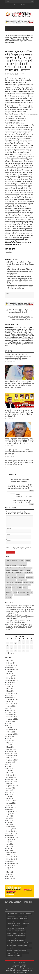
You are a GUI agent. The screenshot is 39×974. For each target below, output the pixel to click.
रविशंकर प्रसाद (17, 594)
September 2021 (12, 719)
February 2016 (11, 852)
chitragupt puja (18, 567)
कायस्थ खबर (14, 73)
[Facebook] (19, 4)
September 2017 (12, 811)
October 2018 (11, 783)
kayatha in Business (28, 582)
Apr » (12, 653)
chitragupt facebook (10, 562)
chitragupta (27, 560)
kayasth (21, 570)
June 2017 (10, 818)
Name (8, 528)
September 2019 (12, 760)
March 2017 (10, 824)
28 (15, 651)
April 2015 (9, 874)
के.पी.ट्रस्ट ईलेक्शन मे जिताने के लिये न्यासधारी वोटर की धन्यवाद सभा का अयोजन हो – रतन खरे (19, 452)
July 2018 (9, 790)
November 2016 (11, 833)
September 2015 (12, 863)
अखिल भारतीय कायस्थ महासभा (11, 584)
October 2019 (11, 758)
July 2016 (9, 842)
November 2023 (11, 695)
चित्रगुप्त (15, 592)
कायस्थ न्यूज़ (8, 589)
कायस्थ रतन (14, 589)
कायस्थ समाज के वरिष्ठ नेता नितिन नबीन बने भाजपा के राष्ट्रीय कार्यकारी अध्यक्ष (18, 621)
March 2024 (10, 691)
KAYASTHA (27, 570)
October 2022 (11, 706)
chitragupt (21, 560)
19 (7, 648)
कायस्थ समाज (27, 589)
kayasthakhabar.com (11, 575)
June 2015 (10, 870)
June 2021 (10, 723)
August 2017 (10, 814)
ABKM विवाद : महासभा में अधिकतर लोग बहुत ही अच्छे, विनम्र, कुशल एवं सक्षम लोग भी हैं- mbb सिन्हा (20, 264)
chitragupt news (22, 565)
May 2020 (9, 743)
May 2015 (9, 872)
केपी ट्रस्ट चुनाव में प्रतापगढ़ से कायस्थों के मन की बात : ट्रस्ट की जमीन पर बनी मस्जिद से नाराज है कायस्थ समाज (19, 463)
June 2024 (10, 686)
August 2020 (10, 736)
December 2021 (11, 715)
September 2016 (12, 837)
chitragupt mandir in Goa (11, 565)
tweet (7, 293)
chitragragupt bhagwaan (11, 560)
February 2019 (11, 775)
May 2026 (9, 661)
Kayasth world (18, 582)
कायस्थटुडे (25, 587)
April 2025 (9, 671)
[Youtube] (24, 4)
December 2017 (11, 805)
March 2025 (10, 674)
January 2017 (11, 829)
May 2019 (9, 768)
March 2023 (10, 702)
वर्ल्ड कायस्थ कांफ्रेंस (26, 594)
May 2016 (9, 846)
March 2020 (10, 747)
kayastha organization (11, 577)
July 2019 (9, 764)
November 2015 (11, 859)
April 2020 (9, 745)
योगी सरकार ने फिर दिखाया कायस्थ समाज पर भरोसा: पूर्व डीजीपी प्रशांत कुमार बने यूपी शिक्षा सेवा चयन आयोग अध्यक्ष (20, 616)
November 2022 (11, 704)
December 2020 (11, 730)
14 (15, 646)
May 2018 (9, 794)
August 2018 (10, 788)
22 (19, 648)
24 (27, 648)
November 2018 (11, 781)
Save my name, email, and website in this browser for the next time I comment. (19, 548)
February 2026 (11, 663)
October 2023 (11, 697)
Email (8, 534)
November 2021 (11, 717)
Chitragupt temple (28, 567)
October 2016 (11, 835)
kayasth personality (21, 580)
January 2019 (11, 777)
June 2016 (10, 844)
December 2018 (11, 779)
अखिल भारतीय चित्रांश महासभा (24, 584)
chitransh (8, 570)
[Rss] (15, 4)
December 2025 (11, 665)
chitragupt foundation (22, 562)
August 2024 (10, 682)
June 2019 (10, 766)
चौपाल (15, 36)
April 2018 (9, 796)
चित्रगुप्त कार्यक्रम (21, 592)
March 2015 (10, 876)
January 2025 (11, 676)
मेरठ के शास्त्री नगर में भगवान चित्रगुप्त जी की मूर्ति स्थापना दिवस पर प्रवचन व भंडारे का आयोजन (20, 606)
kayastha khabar (28, 572)
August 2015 (10, 865)
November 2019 (11, 755)
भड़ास (23, 73)
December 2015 (11, 857)
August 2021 (10, 721)
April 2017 (9, 822)
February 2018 (11, 801)
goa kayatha (15, 570)
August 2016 (10, 839)
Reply (31, 490)
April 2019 (9, 771)
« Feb (7, 653)
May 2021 (9, 725)
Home (9, 36)
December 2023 (11, 693)
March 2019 (10, 773)
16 (23, 646)
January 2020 (11, 751)
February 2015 (11, 878)
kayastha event (9, 572)
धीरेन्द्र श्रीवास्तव (9, 594)
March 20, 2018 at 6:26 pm (19, 481)
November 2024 (11, 678)
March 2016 (10, 850)
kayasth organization (11, 580)
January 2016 (11, 855)
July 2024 (9, 684)
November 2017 (11, 807)
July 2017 (9, 816)
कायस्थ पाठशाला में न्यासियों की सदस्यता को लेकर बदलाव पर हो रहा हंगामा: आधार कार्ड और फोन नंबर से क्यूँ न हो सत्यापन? (19, 357)
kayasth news (29, 577)
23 (23, 648)
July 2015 (9, 868)
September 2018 (12, 786)
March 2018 (10, 799)
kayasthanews (21, 575)
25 (31, 648)
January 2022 (11, 712)
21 (15, 648)
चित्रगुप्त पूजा (29, 592)
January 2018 (11, 803)
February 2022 (11, 710)
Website (8, 540)
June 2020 (10, 740)
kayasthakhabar (18, 572)
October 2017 (11, 809)
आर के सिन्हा (8, 587)
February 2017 (11, 827)
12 (7, 646)
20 (11, 648)
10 (27, 643)
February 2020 (11, 749)
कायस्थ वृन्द (21, 589)
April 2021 (9, 727)
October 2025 (11, 667)
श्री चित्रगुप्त (8, 597)
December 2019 (11, 753)
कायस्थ (13, 587)
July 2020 (9, 738)
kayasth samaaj (9, 582)
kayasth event (21, 577)
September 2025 (12, 669)
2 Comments (19, 74)
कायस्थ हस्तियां (8, 592)
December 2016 (11, 831)
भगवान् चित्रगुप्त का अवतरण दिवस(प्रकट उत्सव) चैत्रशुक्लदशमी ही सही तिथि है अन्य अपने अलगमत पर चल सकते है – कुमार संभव (20, 310)
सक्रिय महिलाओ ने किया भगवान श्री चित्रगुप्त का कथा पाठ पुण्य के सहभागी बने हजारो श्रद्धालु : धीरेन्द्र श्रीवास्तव (20, 271)
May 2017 (9, 820)
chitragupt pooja (9, 567)
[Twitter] (22, 4)
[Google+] (17, 4)
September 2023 (12, 699)
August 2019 (10, 762)
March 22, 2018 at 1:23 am (24, 496)
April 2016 (9, 848)
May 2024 (9, 689)
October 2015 (11, 861)
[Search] (32, 1)
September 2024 (12, 680)
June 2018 (10, 792)
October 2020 (11, 732)
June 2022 (10, 708)
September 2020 (12, 734)
